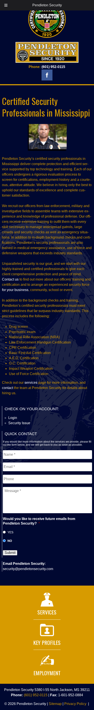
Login (12, 418)
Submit (10, 553)
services (31, 382)
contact (8, 388)
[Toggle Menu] (6, 5)
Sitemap (55, 704)
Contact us (10, 279)
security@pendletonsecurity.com (28, 569)
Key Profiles (47, 642)
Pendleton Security (47, 5)
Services (46, 612)
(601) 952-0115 (53, 67)
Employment (47, 673)
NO (9, 541)
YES (10, 532)
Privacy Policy (75, 704)
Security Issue (19, 423)
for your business (15, 290)
